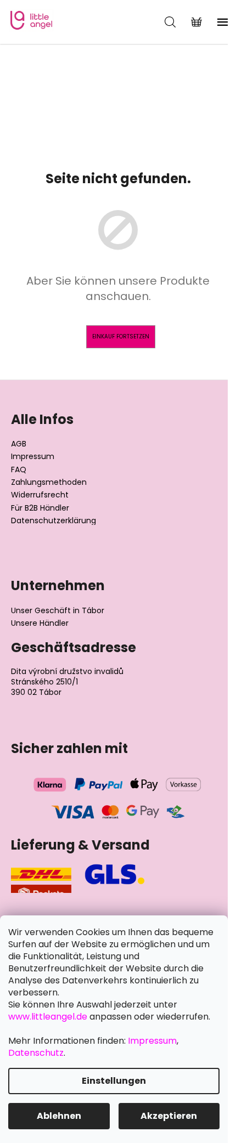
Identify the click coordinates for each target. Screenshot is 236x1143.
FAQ (18, 470)
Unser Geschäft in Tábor (57, 611)
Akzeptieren (169, 1116)
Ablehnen (59, 1116)
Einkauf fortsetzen (120, 336)
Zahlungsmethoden (49, 482)
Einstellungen (114, 1080)
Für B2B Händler (40, 508)
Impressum (32, 456)
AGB (18, 444)
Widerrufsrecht (40, 495)
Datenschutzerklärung (53, 521)
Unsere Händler (40, 623)
